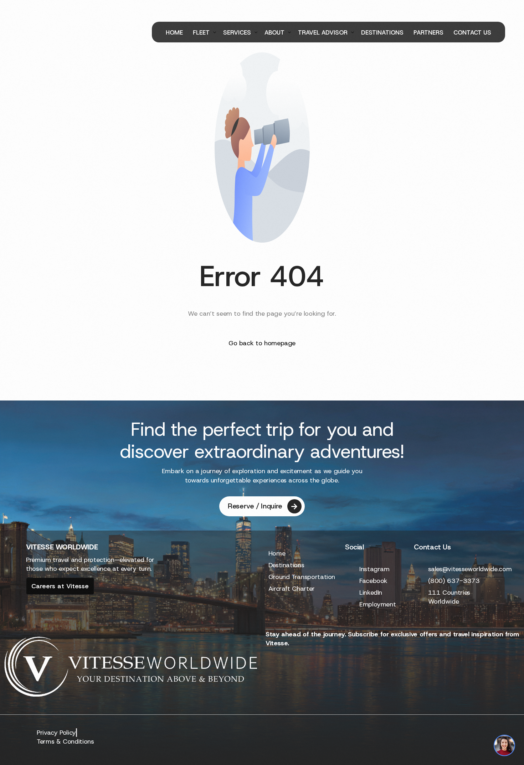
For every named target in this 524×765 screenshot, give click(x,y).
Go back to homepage (262, 343)
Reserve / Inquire (255, 506)
